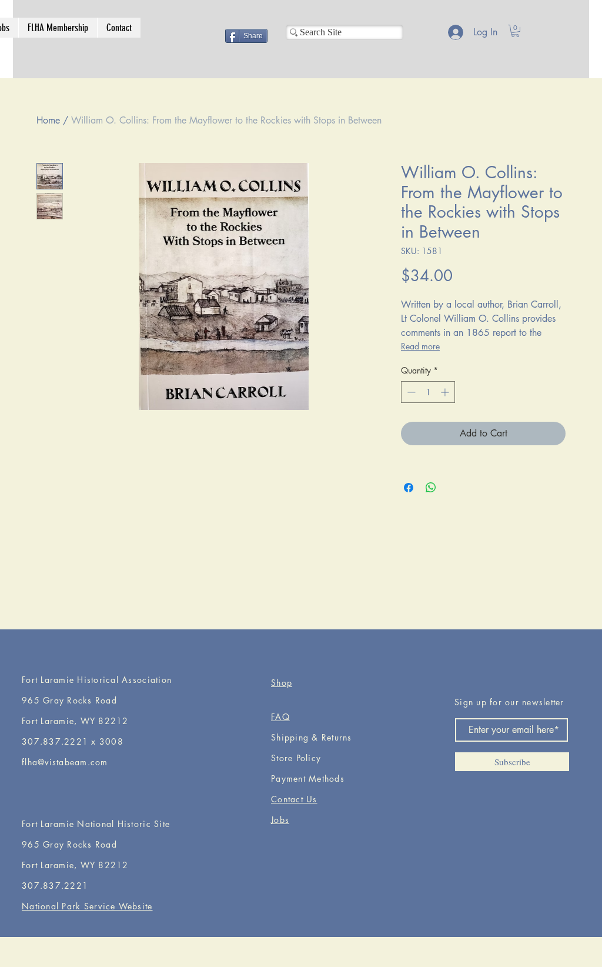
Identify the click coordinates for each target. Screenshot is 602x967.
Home (48, 120)
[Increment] (446, 392)
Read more (420, 346)
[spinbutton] (428, 392)
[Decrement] (410, 392)
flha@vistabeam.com (65, 762)
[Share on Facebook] (409, 488)
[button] (515, 31)
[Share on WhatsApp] (431, 488)
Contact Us (294, 799)
